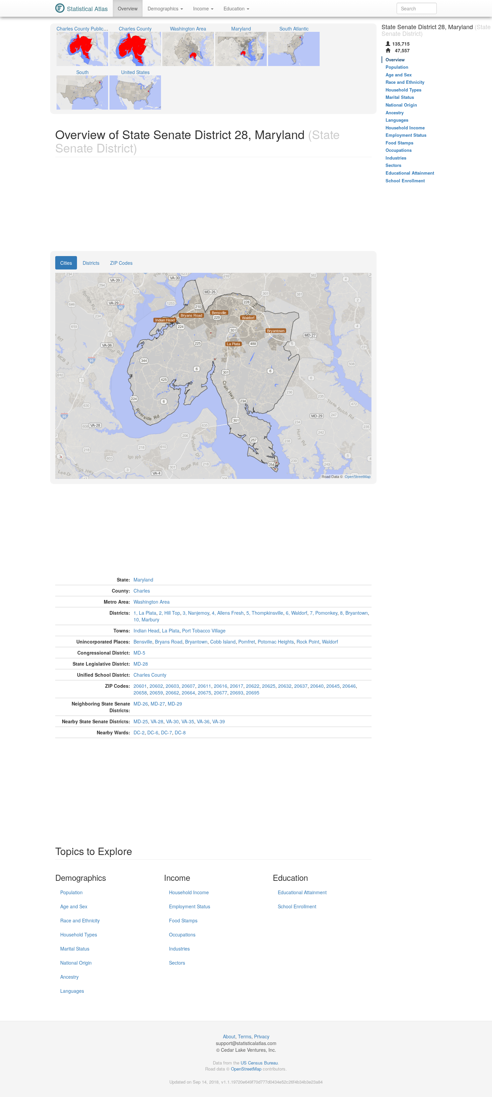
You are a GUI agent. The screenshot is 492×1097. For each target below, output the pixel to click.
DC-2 (139, 732)
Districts (91, 262)
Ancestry (69, 976)
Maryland (143, 579)
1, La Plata (145, 612)
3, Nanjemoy (196, 612)
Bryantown (196, 641)
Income (201, 8)
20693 (236, 692)
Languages (72, 990)
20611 (204, 685)
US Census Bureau (259, 1062)
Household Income (189, 892)
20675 (204, 692)
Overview (128, 8)
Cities (66, 262)
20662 (172, 692)
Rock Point (308, 641)
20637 (301, 685)
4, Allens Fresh (228, 612)
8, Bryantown (354, 612)
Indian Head (146, 630)
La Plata (170, 630)
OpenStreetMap (246, 1068)
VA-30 (172, 721)
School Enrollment (297, 906)
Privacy (261, 1036)
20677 (220, 692)
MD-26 (141, 703)
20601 (140, 685)
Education (235, 8)
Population (71, 892)
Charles (142, 590)
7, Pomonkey (323, 612)
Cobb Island (223, 641)
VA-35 (187, 721)
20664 (188, 692)
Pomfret (246, 641)
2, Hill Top (169, 612)
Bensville (143, 641)
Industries (179, 948)
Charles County (150, 674)
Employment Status (189, 906)
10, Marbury (146, 619)
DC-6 (152, 732)
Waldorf (330, 641)
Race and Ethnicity (80, 920)
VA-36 (203, 721)
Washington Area (152, 601)
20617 (236, 685)
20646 (349, 685)
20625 (268, 685)
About (229, 1036)
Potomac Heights (276, 641)
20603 (172, 685)
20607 (188, 685)
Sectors (177, 962)
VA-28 (157, 721)
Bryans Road (168, 641)
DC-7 (166, 732)
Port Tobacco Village (204, 630)
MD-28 (141, 663)
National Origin (76, 962)
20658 (140, 692)
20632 (285, 685)
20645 (333, 685)
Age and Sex (73, 906)
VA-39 (218, 721)
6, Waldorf (296, 612)
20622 (252, 685)
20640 (317, 685)
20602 (156, 685)
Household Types (78, 934)
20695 (252, 692)
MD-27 (158, 703)
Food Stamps (183, 920)
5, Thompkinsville (264, 612)
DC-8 (180, 732)
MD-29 (175, 703)
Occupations (182, 934)
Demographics (164, 8)
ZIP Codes (121, 262)
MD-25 (141, 721)
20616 (220, 685)
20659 (156, 692)
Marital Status (74, 948)
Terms (244, 1036)
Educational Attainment (302, 892)
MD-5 (139, 652)
